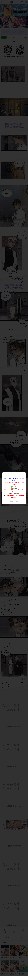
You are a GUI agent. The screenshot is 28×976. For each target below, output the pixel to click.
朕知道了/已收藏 (14, 502)
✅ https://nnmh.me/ (14, 493)
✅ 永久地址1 (14, 486)
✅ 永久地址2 (14, 488)
